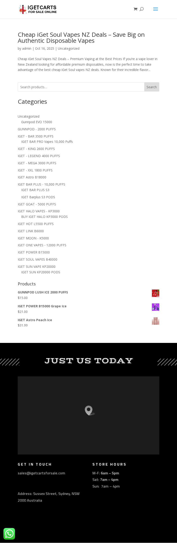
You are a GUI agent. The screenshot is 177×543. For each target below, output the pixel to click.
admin (26, 48)
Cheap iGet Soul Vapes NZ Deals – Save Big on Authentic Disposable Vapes (81, 37)
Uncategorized (69, 48)
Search (152, 87)
